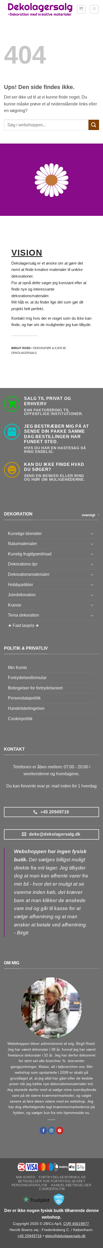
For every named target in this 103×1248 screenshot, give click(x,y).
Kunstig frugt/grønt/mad (30, 554)
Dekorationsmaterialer (28, 574)
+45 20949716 (29, 1236)
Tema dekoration (23, 615)
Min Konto (17, 667)
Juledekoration (22, 594)
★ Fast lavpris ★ (23, 625)
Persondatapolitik (24, 698)
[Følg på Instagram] (51, 1130)
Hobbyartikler (20, 584)
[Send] (93, 125)
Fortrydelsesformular (27, 677)
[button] (81, 9)
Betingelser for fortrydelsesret (35, 688)
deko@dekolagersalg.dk (65, 1236)
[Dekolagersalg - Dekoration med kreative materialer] (40, 9)
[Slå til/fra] (92, 533)
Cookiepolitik (20, 718)
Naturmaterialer (22, 543)
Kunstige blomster (25, 533)
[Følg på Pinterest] (59, 1130)
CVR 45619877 (76, 1224)
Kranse (14, 605)
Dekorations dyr (23, 564)
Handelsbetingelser (26, 708)
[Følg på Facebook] (43, 1130)
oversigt (88, 515)
